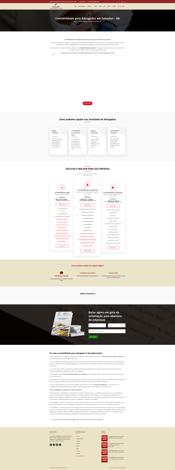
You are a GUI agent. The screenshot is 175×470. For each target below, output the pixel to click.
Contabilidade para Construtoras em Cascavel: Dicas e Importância (116, 451)
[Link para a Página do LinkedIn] (60, 445)
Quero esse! (62, 204)
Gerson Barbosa (121, 467)
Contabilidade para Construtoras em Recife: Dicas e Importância (116, 437)
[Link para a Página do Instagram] (54, 445)
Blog (104, 6)
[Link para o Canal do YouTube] (57, 445)
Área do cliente (121, 6)
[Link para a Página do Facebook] (51, 445)
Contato (114, 6)
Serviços (89, 6)
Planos (95, 6)
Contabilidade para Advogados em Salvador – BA (90, 21)
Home (75, 6)
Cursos (109, 6)
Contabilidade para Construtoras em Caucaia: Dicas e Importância (116, 458)
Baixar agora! (93, 336)
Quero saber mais (87, 103)
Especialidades (81, 6)
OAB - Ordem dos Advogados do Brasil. (104, 53)
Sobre (100, 6)
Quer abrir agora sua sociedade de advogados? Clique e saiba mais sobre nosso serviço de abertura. (77, 419)
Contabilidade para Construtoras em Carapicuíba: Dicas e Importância (116, 445)
